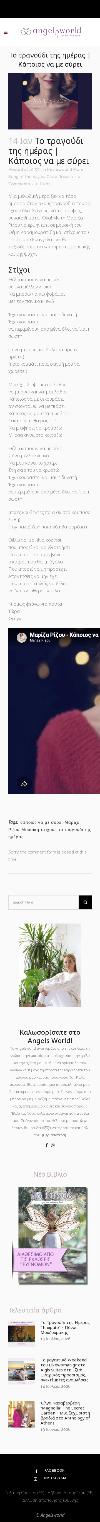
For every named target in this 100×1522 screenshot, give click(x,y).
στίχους (49, 829)
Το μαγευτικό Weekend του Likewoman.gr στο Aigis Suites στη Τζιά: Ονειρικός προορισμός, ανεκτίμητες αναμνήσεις (65, 1370)
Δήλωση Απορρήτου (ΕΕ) (71, 1492)
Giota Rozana (60, 176)
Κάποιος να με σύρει (40, 822)
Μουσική (30, 829)
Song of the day (24, 176)
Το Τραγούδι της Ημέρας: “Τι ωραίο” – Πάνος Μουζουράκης (66, 1327)
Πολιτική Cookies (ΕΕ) (25, 1492)
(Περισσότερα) (54, 1134)
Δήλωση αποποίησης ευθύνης (50, 1500)
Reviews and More (65, 169)
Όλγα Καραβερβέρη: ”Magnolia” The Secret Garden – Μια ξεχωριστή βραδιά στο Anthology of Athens (65, 1413)
